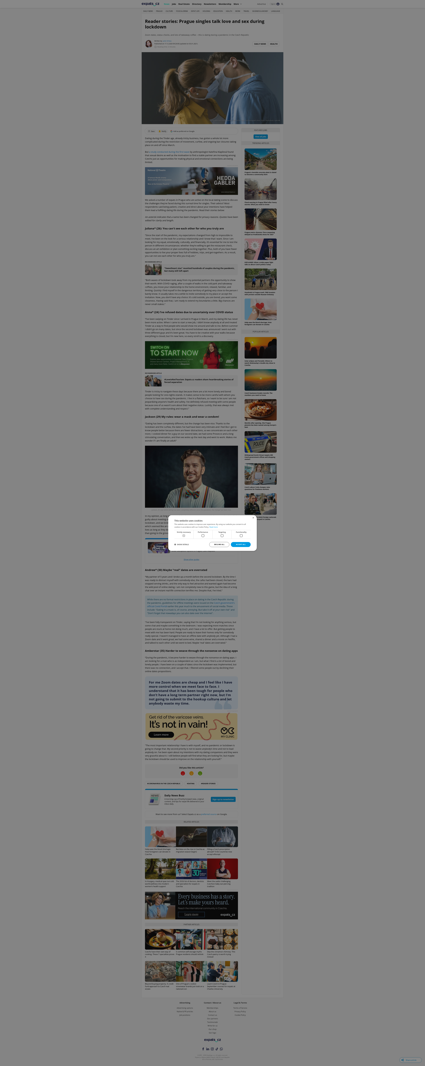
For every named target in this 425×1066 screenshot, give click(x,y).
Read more (213, 527)
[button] (181, 544)
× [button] (253, 518)
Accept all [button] (241, 544)
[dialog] (212, 533)
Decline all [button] (219, 544)
